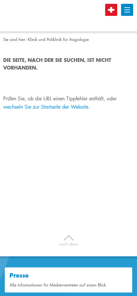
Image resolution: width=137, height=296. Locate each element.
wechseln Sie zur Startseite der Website (45, 107)
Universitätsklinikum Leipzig (27, 15)
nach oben (68, 241)
